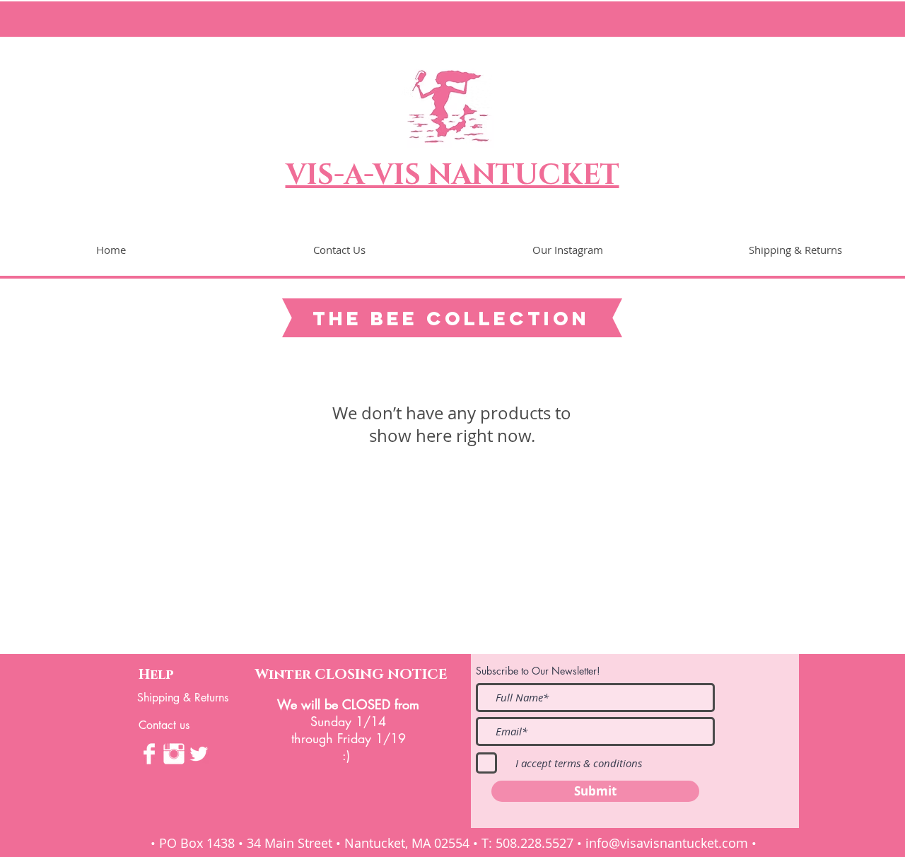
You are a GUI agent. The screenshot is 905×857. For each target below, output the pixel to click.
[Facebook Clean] (149, 753)
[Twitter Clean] (198, 753)
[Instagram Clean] (174, 753)
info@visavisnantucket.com (666, 842)
